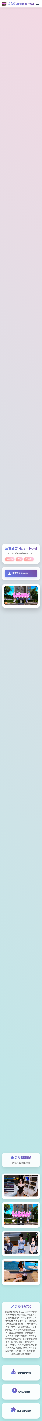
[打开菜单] (37, 4)
